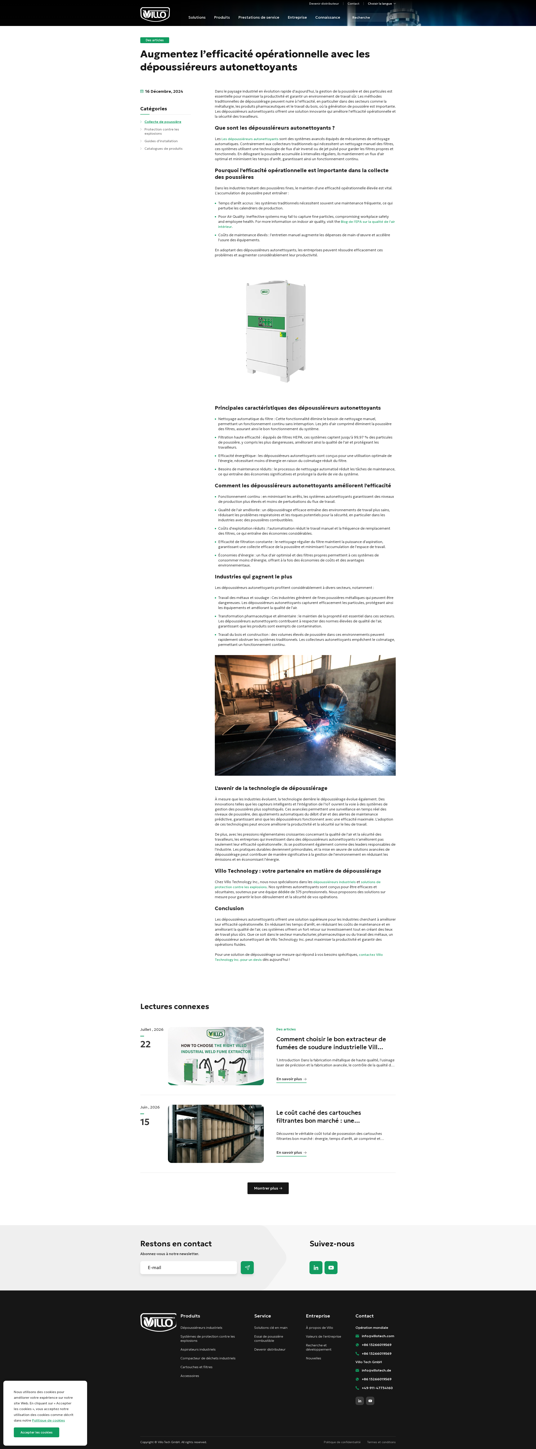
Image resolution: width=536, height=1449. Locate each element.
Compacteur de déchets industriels (208, 1358)
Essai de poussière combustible (268, 1338)
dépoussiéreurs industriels (334, 882)
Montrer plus (266, 1188)
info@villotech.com (523, 1438)
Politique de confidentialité (342, 1442)
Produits (222, 17)
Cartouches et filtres (196, 1367)
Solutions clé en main (270, 1327)
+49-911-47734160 (377, 1388)
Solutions (197, 17)
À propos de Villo (319, 1327)
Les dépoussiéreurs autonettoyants (250, 139)
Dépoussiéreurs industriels (201, 1327)
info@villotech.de (376, 1370)
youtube (331, 1267)
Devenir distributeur (324, 3)
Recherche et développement (318, 1347)
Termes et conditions (381, 1442)
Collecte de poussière (162, 122)
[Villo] (155, 14)
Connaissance (327, 17)
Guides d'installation (161, 141)
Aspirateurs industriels (198, 1349)
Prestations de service (258, 17)
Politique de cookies (48, 1420)
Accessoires (189, 1376)
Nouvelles (313, 1358)
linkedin (315, 1267)
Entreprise (297, 17)
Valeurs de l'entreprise (323, 1336)
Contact (353, 3)
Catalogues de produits (163, 148)
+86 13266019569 (377, 1345)
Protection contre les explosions (161, 131)
